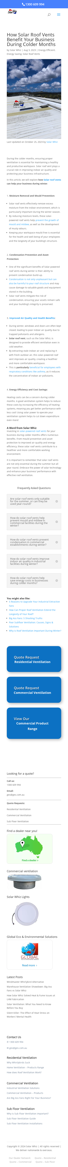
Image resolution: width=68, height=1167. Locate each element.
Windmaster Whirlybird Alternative (25, 981)
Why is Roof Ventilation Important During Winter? (35, 630)
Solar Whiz (15, 50)
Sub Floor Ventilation (18, 821)
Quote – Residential (45, 1157)
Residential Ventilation (32, 662)
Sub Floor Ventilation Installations (24, 1123)
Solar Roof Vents (31, 53)
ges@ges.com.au (16, 794)
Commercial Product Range (32, 726)
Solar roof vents (52, 179)
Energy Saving (14, 53)
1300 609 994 (34, 4)
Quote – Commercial (20, 1161)
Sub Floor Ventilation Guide (21, 1118)
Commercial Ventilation (32, 692)
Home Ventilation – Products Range (25, 1067)
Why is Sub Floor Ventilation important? (28, 1113)
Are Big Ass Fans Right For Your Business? (29, 1097)
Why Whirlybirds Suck (18, 1062)
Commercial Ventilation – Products (25, 1093)
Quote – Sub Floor (45, 1161)
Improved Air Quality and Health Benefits (32, 318)
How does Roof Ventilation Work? (24, 1072)
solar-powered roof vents (33, 431)
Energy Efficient (46, 50)
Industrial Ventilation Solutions (23, 1088)
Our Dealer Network (20, 1157)
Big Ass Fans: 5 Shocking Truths (25, 618)
